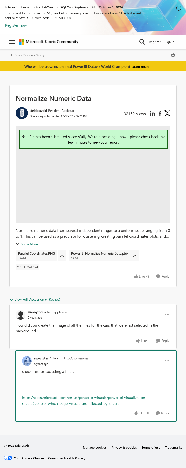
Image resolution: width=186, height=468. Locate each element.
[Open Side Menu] (12, 42)
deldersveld (38, 110)
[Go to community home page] (48, 42)
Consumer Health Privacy (66, 458)
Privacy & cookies (124, 447)
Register (155, 42)
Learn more (140, 66)
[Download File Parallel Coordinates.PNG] (61, 255)
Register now (16, 25)
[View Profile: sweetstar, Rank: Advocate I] (27, 361)
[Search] (142, 42)
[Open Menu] (173, 55)
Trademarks (173, 447)
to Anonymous (77, 358)
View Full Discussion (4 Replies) (37, 299)
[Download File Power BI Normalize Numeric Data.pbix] (135, 255)
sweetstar (41, 358)
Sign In (169, 42)
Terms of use (151, 447)
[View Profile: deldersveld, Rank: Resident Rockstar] (22, 113)
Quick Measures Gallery (29, 55)
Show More (29, 244)
